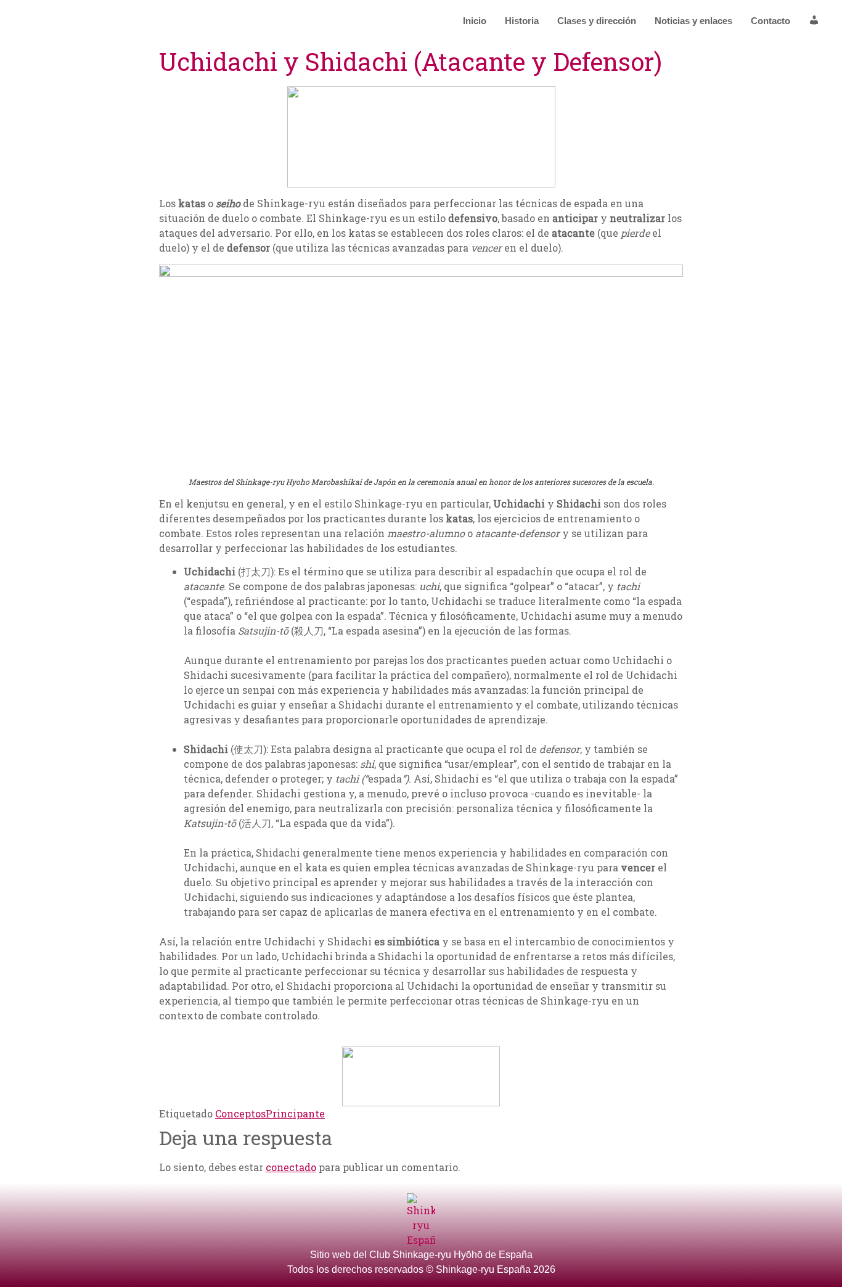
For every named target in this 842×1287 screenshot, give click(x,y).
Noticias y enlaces (693, 20)
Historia (522, 20)
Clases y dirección (596, 20)
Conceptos (240, 1113)
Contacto (770, 20)
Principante (295, 1113)
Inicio (474, 20)
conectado (291, 1167)
